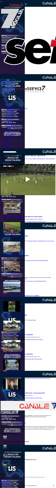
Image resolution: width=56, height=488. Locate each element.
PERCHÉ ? (8, 107)
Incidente (35, 221)
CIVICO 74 (8, 123)
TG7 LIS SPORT (10, 117)
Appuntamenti (6, 390)
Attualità (5, 252)
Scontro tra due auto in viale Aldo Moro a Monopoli (18, 334)
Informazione (41, 158)
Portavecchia (39, 397)
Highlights (40, 240)
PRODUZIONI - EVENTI (12, 114)
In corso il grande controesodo (11, 275)
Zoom (7, 130)
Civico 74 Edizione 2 (10, 127)
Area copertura (6, 145)
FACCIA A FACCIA (10, 112)
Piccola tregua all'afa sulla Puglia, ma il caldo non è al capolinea (21, 295)
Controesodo (29, 281)
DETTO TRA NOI (10, 111)
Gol (37, 240)
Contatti (5, 143)
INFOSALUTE (9, 119)
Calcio (30, 158)
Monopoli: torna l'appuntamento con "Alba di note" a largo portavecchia (24, 393)
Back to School (9, 137)
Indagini (48, 378)
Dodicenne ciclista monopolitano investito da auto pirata (19, 373)
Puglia (31, 300)
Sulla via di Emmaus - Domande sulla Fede (15, 118)
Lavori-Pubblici (40, 260)
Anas (33, 281)
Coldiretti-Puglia (38, 281)
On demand (5, 102)
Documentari (9, 135)
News (4, 141)
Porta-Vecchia (34, 260)
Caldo (39, 300)
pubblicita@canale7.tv (5, 483)
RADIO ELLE (9, 120)
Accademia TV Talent (11, 134)
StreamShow (9, 486)
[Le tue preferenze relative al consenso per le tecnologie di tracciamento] (53, 485)
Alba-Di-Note (33, 397)
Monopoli (52, 158)
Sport (47, 158)
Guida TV (5, 140)
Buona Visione (9, 122)
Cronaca (5, 213)
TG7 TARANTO (10, 106)
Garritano (52, 240)
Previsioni (35, 300)
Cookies (2, 484)
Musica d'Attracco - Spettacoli (12, 129)
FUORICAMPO (9, 113)
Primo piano (8, 128)
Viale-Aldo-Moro (39, 339)
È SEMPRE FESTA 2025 (11, 109)
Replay (7, 133)
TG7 (4, 101)
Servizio (45, 240)
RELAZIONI (9, 116)
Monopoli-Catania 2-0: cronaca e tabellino (15, 315)
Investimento (35, 378)
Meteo (28, 300)
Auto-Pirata (43, 378)
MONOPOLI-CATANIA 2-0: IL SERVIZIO (15, 236)
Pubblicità (8, 139)
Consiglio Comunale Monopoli (12, 125)
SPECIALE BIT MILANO (12, 124)
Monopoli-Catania (32, 320)
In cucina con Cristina (10, 138)
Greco (48, 240)
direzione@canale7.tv (21, 422)
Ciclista (39, 378)
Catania (34, 240)
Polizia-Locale (42, 221)
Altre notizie (6, 399)
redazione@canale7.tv (5, 481)
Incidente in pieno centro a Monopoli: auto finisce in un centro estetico (22, 216)
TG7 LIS (8, 104)
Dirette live (5, 144)
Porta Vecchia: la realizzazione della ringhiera (16, 255)
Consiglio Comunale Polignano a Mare (14, 132)
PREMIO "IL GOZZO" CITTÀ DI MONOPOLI (17, 108)
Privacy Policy (8, 484)
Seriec (35, 158)
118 (38, 221)
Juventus (3, 160)
